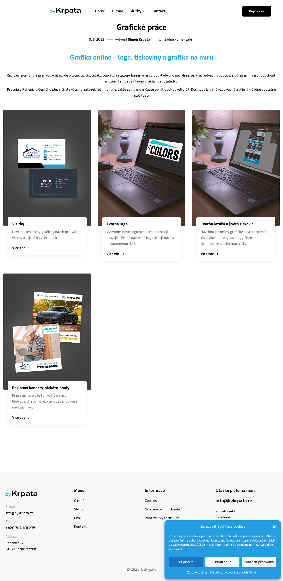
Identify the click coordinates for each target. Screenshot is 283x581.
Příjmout (186, 562)
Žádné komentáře (178, 39)
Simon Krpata (139, 39)
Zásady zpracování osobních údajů (233, 572)
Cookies (151, 501)
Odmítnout (222, 562)
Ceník (78, 518)
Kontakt (158, 11)
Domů (100, 11)
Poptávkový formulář (162, 518)
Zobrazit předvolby (259, 562)
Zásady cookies (197, 572)
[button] (274, 527)
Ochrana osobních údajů (163, 509)
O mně (117, 11)
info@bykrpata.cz (19, 513)
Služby (135, 11)
